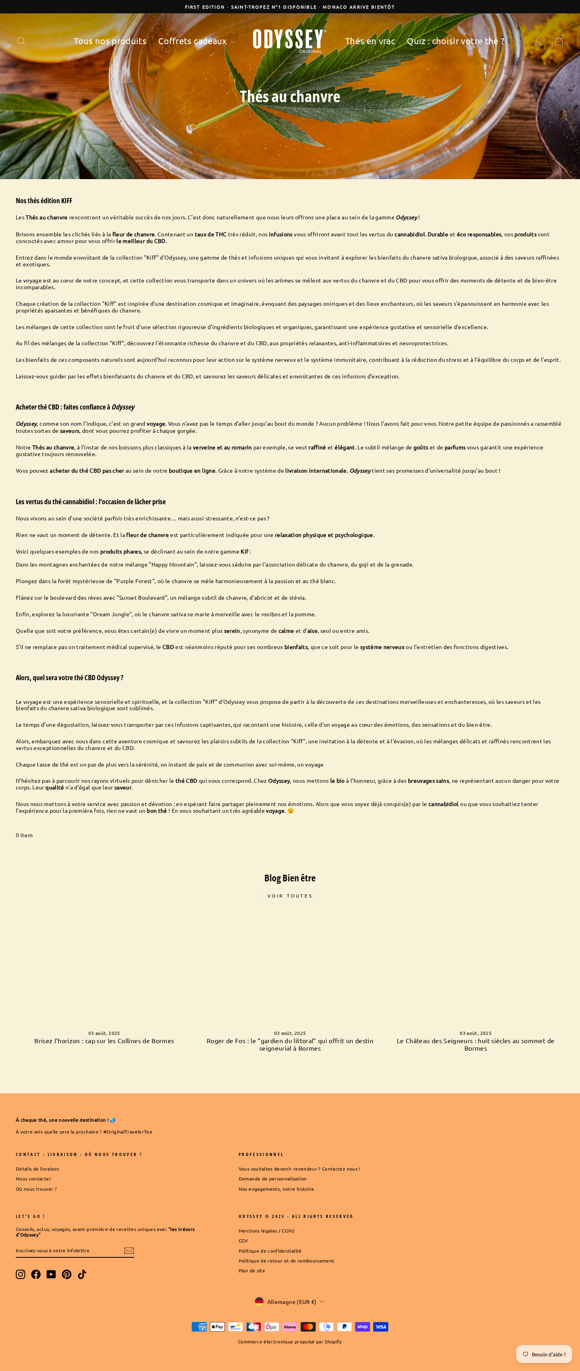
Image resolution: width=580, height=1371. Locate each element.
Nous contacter (33, 1178)
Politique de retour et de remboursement (287, 1260)
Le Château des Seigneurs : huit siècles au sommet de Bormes (475, 1044)
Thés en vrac (370, 41)
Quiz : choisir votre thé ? (455, 41)
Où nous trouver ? (36, 1189)
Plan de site (252, 1270)
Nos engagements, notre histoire (276, 1189)
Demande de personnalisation (273, 1178)
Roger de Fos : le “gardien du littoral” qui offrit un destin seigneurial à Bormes (290, 1044)
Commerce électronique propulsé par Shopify (290, 1341)
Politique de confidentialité (270, 1251)
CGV (243, 1240)
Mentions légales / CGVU (267, 1230)
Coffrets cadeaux (193, 41)
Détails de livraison (37, 1168)
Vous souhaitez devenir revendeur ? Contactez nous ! (299, 1168)
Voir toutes (290, 895)
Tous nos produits (110, 41)
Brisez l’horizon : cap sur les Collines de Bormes (104, 1040)
